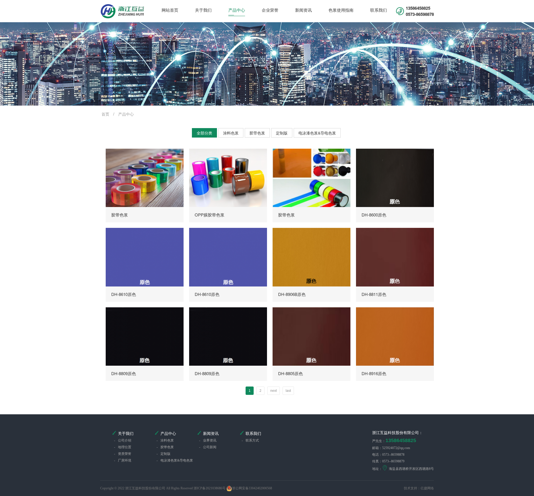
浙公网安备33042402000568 (252, 488)
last (288, 391)
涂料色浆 (231, 133)
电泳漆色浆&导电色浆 (317, 133)
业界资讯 (207, 440)
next (273, 391)
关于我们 (203, 10)
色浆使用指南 (340, 10)
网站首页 (170, 10)
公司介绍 (122, 440)
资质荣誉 (122, 454)
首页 (105, 114)
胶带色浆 (257, 133)
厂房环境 (122, 460)
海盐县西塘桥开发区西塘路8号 (411, 469)
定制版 (282, 133)
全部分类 (204, 133)
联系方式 (250, 440)
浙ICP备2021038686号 (210, 488)
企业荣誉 (270, 10)
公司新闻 (207, 447)
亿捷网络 (427, 488)
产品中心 (236, 10)
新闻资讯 (303, 10)
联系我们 (378, 10)
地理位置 (122, 447)
